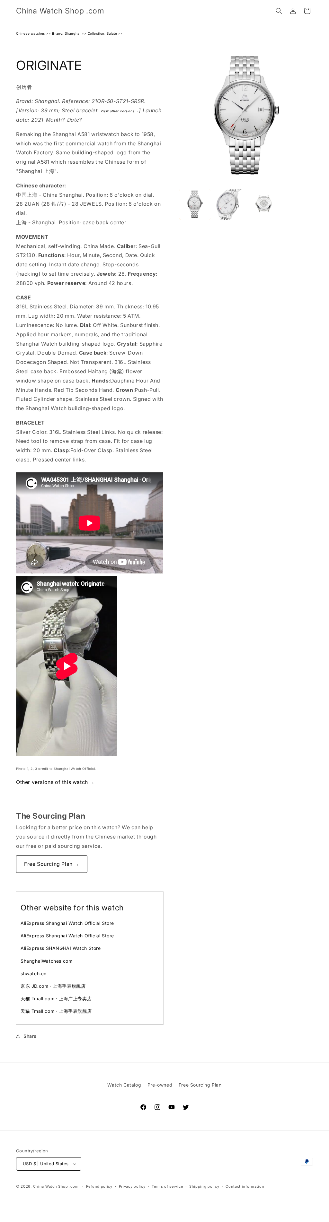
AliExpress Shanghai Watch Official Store (67, 923)
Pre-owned (159, 1085)
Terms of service (167, 1186)
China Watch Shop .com (56, 1186)
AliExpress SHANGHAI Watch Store (61, 948)
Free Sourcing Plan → (51, 864)
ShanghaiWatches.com (46, 961)
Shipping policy (204, 1186)
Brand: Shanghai (66, 33)
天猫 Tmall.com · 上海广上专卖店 (56, 998)
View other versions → (120, 111)
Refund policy (99, 1186)
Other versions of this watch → (55, 782)
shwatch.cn (34, 973)
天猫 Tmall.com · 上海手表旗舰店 (56, 1011)
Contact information (245, 1186)
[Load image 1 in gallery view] (194, 204)
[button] (279, 11)
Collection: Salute (102, 33)
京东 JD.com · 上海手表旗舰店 (53, 986)
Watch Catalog (124, 1085)
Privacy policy (132, 1186)
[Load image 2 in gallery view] (229, 204)
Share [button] (30, 1036)
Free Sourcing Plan (200, 1085)
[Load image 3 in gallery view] (263, 204)
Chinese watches (30, 33)
